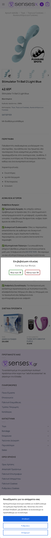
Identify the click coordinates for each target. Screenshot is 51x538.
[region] (25, 516)
